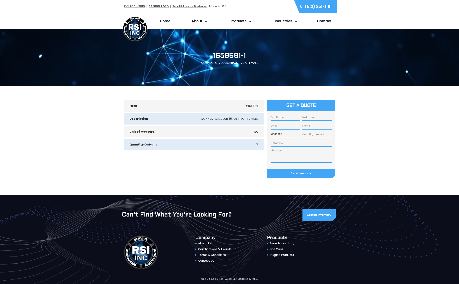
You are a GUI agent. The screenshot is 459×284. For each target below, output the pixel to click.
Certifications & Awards (214, 249)
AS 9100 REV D (159, 6)
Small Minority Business (189, 6)
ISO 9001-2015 (134, 6)
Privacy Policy (250, 278)
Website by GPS (233, 278)
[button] (198, 21)
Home (165, 21)
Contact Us (206, 261)
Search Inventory (282, 243)
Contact (324, 21)
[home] (135, 28)
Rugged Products (282, 255)
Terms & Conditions (212, 255)
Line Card (276, 249)
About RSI (205, 243)
